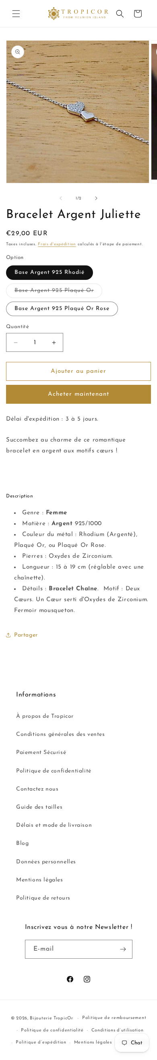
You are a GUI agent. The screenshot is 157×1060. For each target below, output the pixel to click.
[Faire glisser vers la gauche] (61, 198)
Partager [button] (26, 635)
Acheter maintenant (78, 394)
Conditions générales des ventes (60, 734)
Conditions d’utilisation (117, 1030)
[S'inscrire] (123, 949)
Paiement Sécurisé (41, 753)
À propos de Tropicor (45, 716)
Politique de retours (43, 898)
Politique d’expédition (41, 1042)
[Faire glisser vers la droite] (96, 198)
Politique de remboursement (114, 1018)
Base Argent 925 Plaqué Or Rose (61, 309)
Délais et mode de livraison (54, 825)
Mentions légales (39, 880)
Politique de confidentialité (53, 771)
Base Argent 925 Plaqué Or (58, 292)
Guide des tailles (39, 807)
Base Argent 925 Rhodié (49, 272)
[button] (16, 14)
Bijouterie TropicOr (51, 1018)
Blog (22, 843)
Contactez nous (37, 789)
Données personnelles (46, 862)
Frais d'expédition (57, 244)
